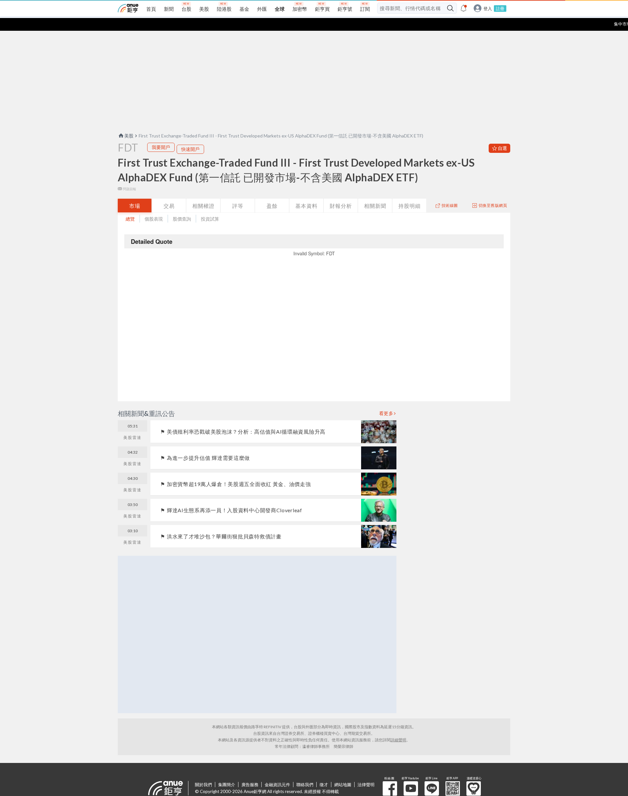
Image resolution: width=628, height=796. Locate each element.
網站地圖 (342, 784)
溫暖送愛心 (473, 788)
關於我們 (203, 784)
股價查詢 (182, 219)
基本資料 (306, 206)
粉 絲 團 (390, 788)
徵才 (324, 784)
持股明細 (409, 206)
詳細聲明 (398, 739)
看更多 (386, 413)
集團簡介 (226, 784)
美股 (128, 135)
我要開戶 (161, 147)
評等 (237, 206)
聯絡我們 (304, 784)
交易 (169, 206)
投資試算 (210, 219)
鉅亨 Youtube (411, 788)
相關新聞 (375, 206)
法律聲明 (366, 784)
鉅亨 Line (432, 788)
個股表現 (154, 219)
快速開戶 (190, 149)
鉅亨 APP (452, 788)
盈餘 (272, 206)
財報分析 (341, 206)
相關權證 (203, 206)
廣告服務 (249, 784)
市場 (134, 206)
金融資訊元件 (277, 784)
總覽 (130, 219)
